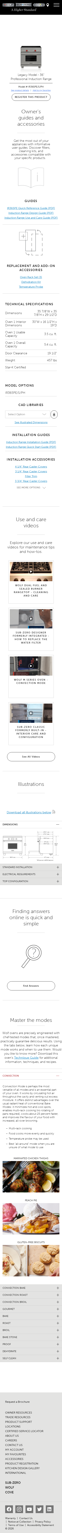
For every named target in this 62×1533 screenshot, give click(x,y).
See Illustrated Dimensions (31, 422)
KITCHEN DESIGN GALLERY (22, 1468)
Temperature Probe (31, 286)
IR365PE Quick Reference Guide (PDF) (31, 208)
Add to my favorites (42, 90)
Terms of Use (16, 1525)
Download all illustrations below (29, 812)
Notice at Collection (19, 1521)
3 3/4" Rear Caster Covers (31, 481)
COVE (9, 1492)
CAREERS (11, 1440)
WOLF (9, 1487)
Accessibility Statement (40, 1525)
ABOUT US (12, 1435)
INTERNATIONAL (15, 1472)
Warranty (10, 1518)
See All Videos (31, 756)
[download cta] (54, 414)
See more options (28, 487)
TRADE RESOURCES (17, 1417)
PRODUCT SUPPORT (18, 1421)
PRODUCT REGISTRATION (21, 1463)
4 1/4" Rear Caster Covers (31, 466)
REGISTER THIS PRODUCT (31, 97)
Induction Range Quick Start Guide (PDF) (31, 447)
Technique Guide (26, 1058)
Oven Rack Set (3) (31, 277)
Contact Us (26, 1518)
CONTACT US (14, 1445)
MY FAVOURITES (15, 1454)
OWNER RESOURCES (18, 1412)
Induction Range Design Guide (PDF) (31, 213)
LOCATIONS (12, 1426)
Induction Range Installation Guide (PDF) (31, 442)
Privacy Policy (43, 1521)
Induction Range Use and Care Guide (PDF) (31, 217)
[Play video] (31, 571)
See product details (20, 90)
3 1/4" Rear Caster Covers (31, 471)
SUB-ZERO (13, 1483)
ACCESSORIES (14, 1459)
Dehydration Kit (31, 282)
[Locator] (47, 5)
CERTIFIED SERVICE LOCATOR (24, 1431)
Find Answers (31, 985)
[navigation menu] (56, 5)
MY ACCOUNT (14, 1449)
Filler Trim (31, 476)
